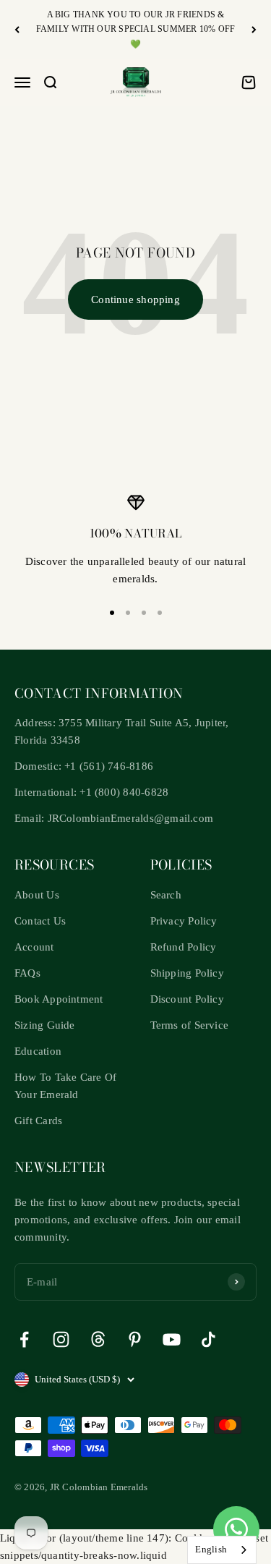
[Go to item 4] (160, 613)
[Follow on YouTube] (171, 1339)
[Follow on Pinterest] (135, 1339)
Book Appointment (58, 999)
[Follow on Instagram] (61, 1339)
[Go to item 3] (144, 613)
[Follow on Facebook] (24, 1339)
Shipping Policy (187, 973)
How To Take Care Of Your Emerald (65, 1085)
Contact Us (40, 921)
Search (165, 895)
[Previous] (17, 29)
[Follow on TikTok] (208, 1339)
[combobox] (222, 1550)
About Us (36, 895)
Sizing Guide (44, 1025)
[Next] (254, 29)
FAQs (27, 973)
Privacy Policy (184, 921)
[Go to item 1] (112, 613)
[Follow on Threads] (98, 1339)
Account (34, 947)
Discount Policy (187, 999)
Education (37, 1051)
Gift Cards (38, 1120)
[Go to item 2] (128, 613)
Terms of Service (189, 1025)
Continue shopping (135, 299)
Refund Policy (183, 947)
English (211, 1549)
